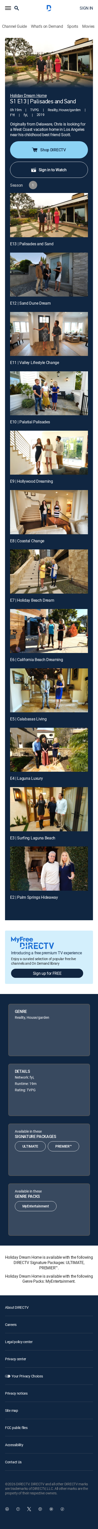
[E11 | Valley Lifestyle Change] (49, 334)
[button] (8, 8)
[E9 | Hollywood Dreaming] (49, 453)
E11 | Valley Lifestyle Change (34, 362)
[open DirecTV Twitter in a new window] (29, 1509)
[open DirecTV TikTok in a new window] (62, 1509)
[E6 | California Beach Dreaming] (49, 631)
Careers (11, 1324)
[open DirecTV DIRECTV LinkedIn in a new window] (7, 1509)
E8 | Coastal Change (27, 541)
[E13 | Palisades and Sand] (49, 215)
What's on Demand (47, 26)
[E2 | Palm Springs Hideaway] (49, 868)
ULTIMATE (30, 1146)
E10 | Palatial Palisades (30, 422)
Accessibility (14, 1444)
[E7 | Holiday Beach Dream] (49, 571)
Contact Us (13, 1462)
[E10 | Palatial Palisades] (49, 393)
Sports (72, 26)
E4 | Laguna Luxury (26, 778)
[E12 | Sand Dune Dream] (49, 275)
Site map (11, 1410)
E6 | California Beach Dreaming (36, 659)
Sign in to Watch (53, 170)
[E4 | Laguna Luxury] (49, 750)
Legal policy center (19, 1341)
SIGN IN (86, 8)
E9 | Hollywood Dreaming (31, 481)
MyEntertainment (35, 1206)
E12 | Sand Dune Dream (30, 303)
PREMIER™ (63, 1146)
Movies (88, 26)
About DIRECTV (16, 1307)
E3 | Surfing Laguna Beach (32, 838)
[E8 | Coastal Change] (49, 512)
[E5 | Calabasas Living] (49, 690)
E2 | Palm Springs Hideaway (34, 897)
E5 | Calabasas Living (28, 719)
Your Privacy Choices (27, 1376)
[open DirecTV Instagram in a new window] (40, 1509)
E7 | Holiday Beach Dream (32, 600)
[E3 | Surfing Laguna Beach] (49, 809)
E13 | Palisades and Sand (31, 244)
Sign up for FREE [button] (47, 973)
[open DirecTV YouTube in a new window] (51, 1509)
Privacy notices (16, 1393)
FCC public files (16, 1427)
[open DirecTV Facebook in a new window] (18, 1509)
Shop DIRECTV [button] (53, 150)
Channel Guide (14, 26)
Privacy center (15, 1358)
